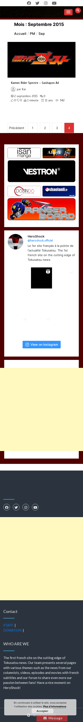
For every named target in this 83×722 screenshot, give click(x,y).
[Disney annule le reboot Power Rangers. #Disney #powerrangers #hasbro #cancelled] (41, 301)
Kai (24, 89)
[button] (68, 12)
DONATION (12, 630)
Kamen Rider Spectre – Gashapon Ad (35, 83)
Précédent (16, 128)
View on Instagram (44, 344)
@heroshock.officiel (40, 240)
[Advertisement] (41, 409)
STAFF (8, 625)
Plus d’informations (54, 706)
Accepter (42, 711)
